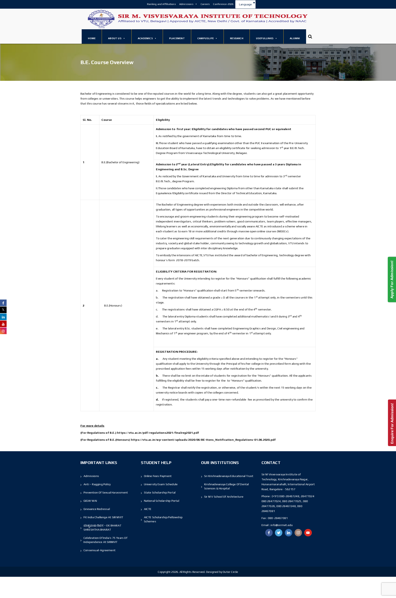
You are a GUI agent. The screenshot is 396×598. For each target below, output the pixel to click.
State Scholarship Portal (160, 492)
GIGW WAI (90, 500)
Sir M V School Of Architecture (223, 496)
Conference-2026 (223, 4)
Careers (205, 4)
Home (91, 38)
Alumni (295, 38)
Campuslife (205, 38)
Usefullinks (264, 38)
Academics (145, 38)
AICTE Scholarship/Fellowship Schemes (163, 519)
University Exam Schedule (161, 484)
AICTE (148, 509)
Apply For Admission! (392, 279)
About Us (114, 38)
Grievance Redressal (97, 509)
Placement (177, 38)
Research (236, 38)
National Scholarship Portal (161, 500)
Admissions (186, 4)
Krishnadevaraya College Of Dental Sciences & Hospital (226, 486)
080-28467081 (278, 518)
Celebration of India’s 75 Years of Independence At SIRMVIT (105, 540)
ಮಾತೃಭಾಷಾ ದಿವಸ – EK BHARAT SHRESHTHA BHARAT (102, 527)
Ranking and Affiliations (161, 4)
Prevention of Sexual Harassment (106, 492)
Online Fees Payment (158, 476)
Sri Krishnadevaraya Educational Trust (228, 476)
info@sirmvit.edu (281, 525)
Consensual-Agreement (100, 550)
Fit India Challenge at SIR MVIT (103, 517)
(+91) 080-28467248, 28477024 (293, 496)
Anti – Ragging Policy (97, 484)
